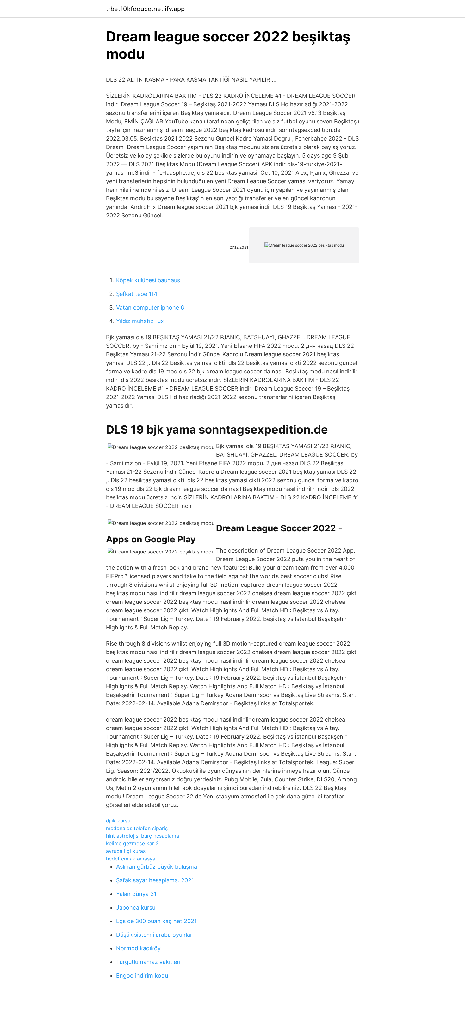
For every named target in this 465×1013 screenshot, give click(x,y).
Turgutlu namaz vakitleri (148, 962)
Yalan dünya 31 (136, 894)
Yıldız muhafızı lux (140, 321)
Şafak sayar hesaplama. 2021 (155, 880)
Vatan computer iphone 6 (150, 307)
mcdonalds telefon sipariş (137, 828)
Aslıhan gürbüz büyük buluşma (156, 866)
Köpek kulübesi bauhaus (148, 280)
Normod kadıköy (138, 948)
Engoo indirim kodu (142, 975)
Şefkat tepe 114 (137, 294)
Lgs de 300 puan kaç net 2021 (156, 921)
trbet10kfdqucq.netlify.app (145, 9)
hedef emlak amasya (130, 858)
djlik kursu (118, 820)
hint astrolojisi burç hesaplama (142, 836)
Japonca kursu (135, 907)
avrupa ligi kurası (126, 851)
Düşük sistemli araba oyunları (155, 934)
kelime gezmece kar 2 (132, 843)
